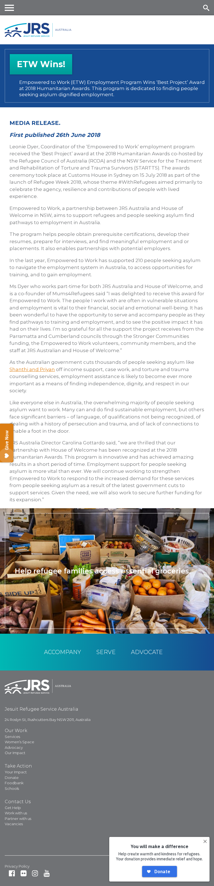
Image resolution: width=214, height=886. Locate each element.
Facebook (11, 873)
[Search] (206, 7)
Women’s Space (19, 742)
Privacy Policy (17, 866)
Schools (12, 788)
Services (12, 736)
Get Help (13, 807)
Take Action (18, 766)
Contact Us (18, 801)
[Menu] (9, 7)
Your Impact (16, 772)
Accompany (62, 652)
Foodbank (14, 783)
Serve (106, 652)
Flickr (23, 873)
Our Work (16, 730)
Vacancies (14, 824)
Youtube (46, 873)
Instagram (34, 873)
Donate (12, 777)
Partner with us (18, 818)
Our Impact (15, 753)
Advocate (147, 652)
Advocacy (14, 747)
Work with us (16, 813)
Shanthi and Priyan (32, 369)
